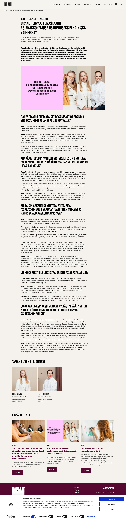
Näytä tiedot (91, 516)
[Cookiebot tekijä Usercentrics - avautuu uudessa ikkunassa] (11, 516)
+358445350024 (17, 401)
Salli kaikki (112, 499)
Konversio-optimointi (28, 41)
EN (121, 4)
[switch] (50, 516)
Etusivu (6, 10)
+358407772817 (42, 401)
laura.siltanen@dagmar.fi (45, 399)
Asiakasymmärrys (66, 39)
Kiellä (111, 509)
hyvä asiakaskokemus (54, 227)
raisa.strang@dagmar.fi (18, 399)
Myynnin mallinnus (43, 41)
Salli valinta (111, 504)
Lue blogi (17, 472)
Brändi (75, 39)
